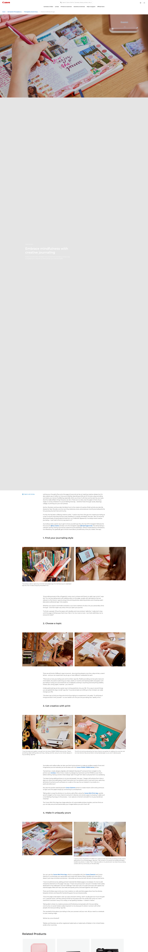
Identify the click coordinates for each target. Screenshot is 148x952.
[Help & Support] (96, 6)
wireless (53, 773)
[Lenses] (59, 6)
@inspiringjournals (86, 525)
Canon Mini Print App (91, 793)
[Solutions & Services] (85, 6)
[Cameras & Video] (53, 6)
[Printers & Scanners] (72, 6)
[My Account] (140, 3)
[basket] (144, 3)
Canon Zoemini (70, 787)
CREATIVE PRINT (29, 244)
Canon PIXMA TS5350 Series (85, 767)
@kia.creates (55, 525)
